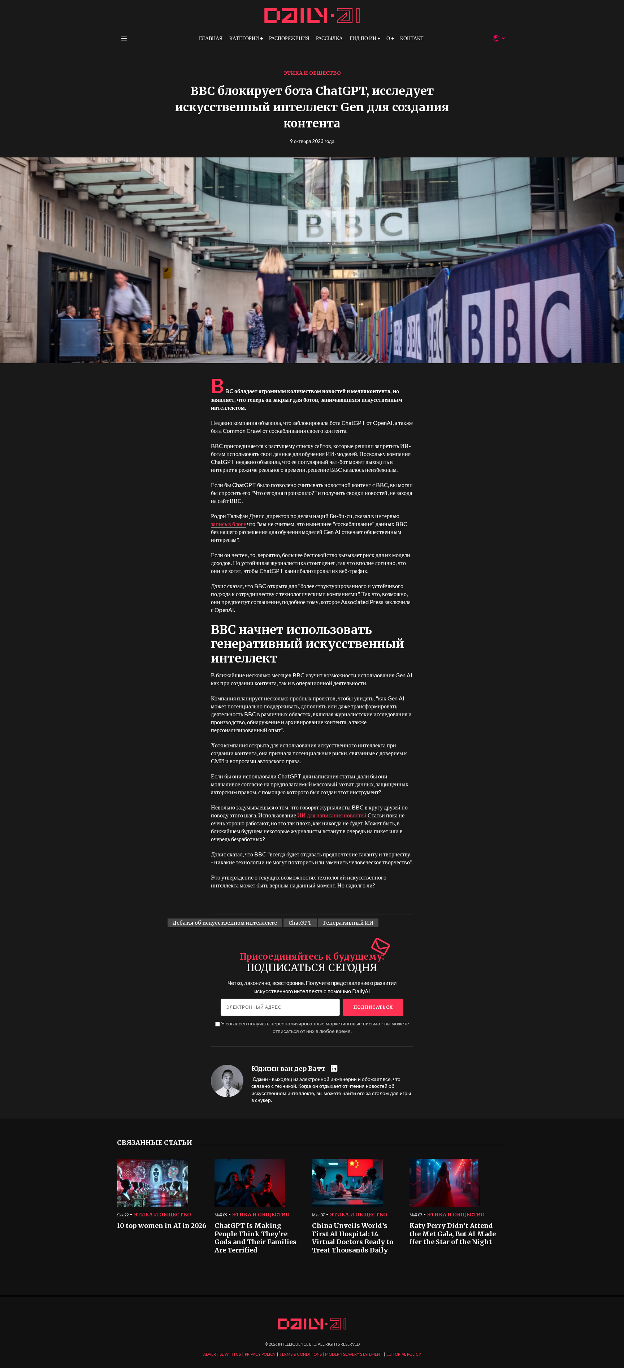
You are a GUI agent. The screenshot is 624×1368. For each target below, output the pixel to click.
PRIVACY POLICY (260, 1354)
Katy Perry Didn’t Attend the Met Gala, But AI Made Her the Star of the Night (453, 1234)
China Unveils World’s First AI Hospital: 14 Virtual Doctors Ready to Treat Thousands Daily (352, 1238)
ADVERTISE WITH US (222, 1354)
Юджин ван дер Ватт (288, 1069)
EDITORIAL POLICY (403, 1354)
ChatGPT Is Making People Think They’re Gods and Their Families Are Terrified (255, 1238)
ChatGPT (300, 923)
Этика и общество (312, 73)
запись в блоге (228, 523)
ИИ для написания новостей (332, 815)
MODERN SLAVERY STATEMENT (353, 1354)
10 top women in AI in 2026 (161, 1226)
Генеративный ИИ (348, 923)
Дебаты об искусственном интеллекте (225, 923)
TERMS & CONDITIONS (301, 1354)
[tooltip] (335, 1069)
